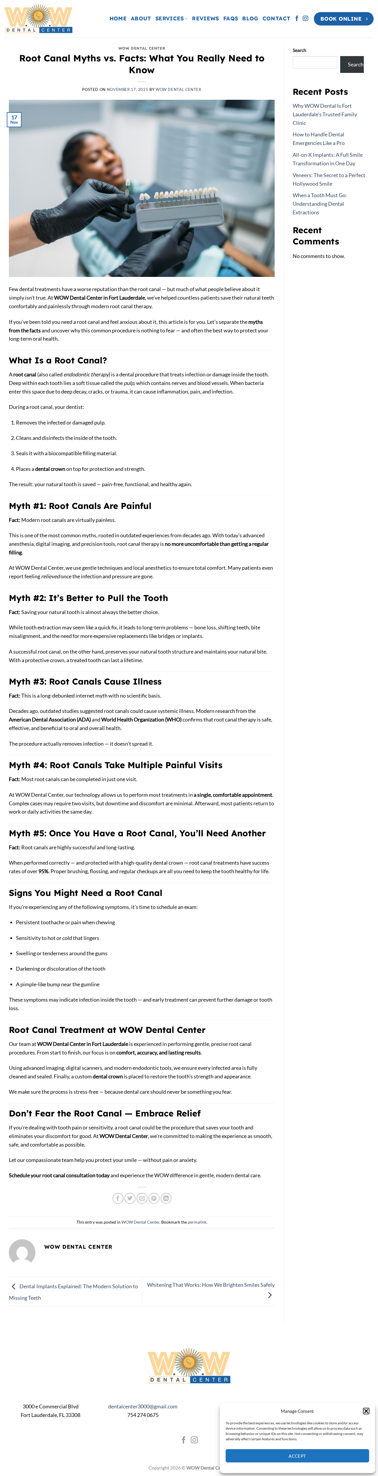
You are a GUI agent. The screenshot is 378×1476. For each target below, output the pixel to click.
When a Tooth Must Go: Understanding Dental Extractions (320, 203)
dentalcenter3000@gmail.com (142, 1406)
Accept (297, 1456)
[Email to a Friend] (141, 1198)
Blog (250, 18)
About (141, 18)
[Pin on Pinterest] (154, 1198)
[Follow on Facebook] (296, 19)
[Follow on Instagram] (305, 19)
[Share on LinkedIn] (166, 1198)
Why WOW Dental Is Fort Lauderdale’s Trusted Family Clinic (325, 114)
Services (169, 18)
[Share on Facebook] (118, 1198)
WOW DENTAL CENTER (178, 89)
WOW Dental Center (141, 48)
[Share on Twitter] (129, 1198)
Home (118, 18)
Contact (277, 18)
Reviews (205, 18)
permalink (197, 1221)
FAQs (230, 18)
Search (299, 50)
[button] (366, 1411)
